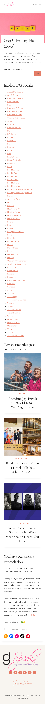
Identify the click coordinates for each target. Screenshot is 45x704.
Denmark (11, 131)
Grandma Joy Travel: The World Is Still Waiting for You (22, 402)
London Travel (13, 241)
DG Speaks (12, 134)
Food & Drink (12, 173)
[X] (15, 672)
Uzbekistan (12, 326)
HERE (32, 615)
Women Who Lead (15, 335)
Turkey (10, 316)
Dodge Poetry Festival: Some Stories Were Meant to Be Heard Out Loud (22, 534)
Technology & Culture (16, 300)
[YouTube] (34, 672)
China (9, 121)
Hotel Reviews (13, 218)
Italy (9, 225)
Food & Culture (13, 170)
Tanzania (11, 293)
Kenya (10, 228)
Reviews (11, 283)
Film (9, 153)
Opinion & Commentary (17, 261)
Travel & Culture (14, 309)
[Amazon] (25, 672)
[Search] (37, 73)
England (10, 147)
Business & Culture (15, 108)
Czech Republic (14, 127)
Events (10, 150)
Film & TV (11, 163)
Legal (9, 235)
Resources (12, 277)
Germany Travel (14, 199)
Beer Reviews (13, 101)
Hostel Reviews (14, 215)
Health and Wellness (16, 209)
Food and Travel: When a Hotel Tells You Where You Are (22, 467)
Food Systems (13, 186)
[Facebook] (10, 672)
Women (10, 332)
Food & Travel (13, 183)
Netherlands (12, 254)
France (10, 196)
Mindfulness (12, 248)
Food (9, 166)
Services (11, 287)
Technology (12, 296)
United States (13, 322)
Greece (10, 205)
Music (9, 251)
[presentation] (22, 372)
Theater (10, 303)
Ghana (10, 202)
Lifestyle (11, 238)
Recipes (10, 274)
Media (10, 244)
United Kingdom (14, 319)
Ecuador (11, 137)
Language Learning (15, 231)
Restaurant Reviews (16, 280)
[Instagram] (20, 672)
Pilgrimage (11, 267)
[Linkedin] (30, 672)
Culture (10, 124)
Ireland (10, 222)
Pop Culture (12, 270)
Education (11, 140)
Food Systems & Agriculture (19, 189)
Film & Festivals (14, 160)
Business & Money (15, 111)
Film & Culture (13, 157)
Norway (10, 257)
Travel (10, 306)
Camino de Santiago (16, 118)
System (10, 290)
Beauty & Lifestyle (15, 98)
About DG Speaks (15, 92)
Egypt (9, 144)
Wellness (11, 329)
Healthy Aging (13, 212)
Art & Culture (13, 95)
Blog (9, 105)
